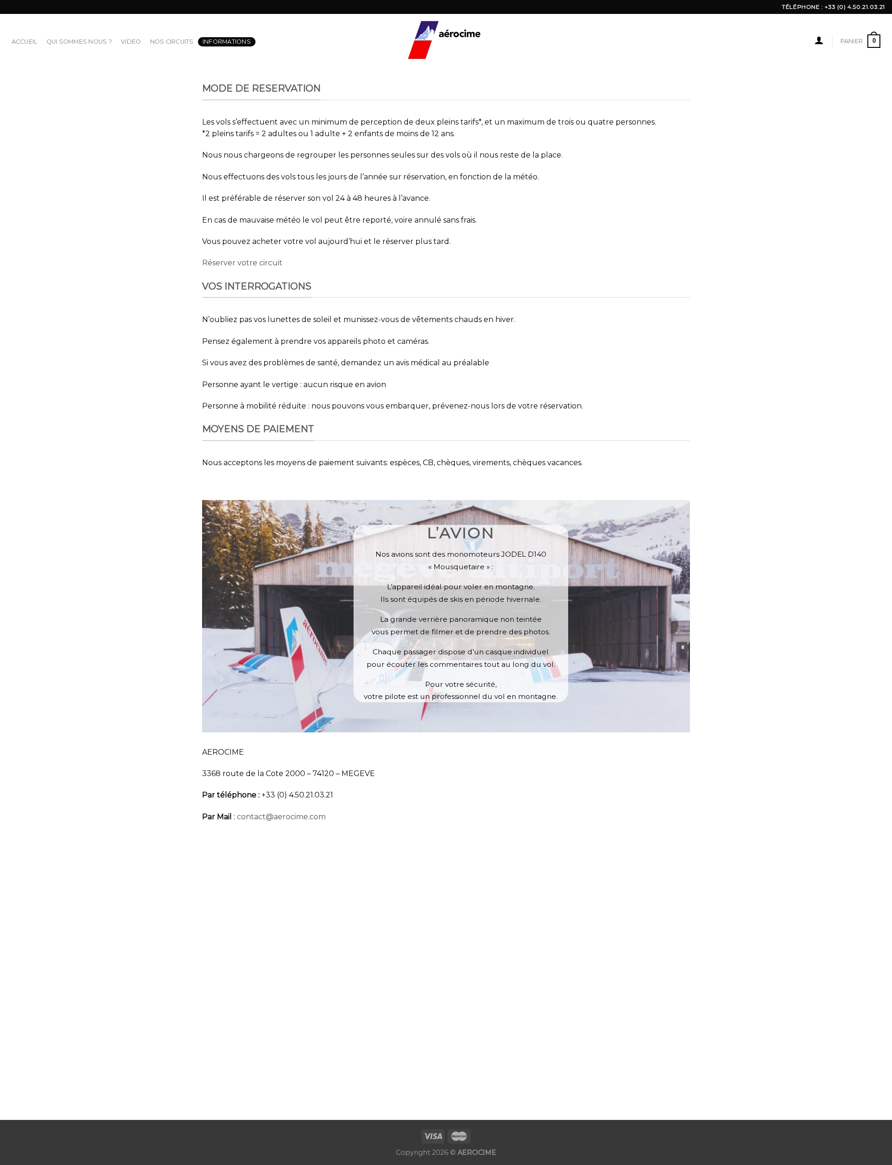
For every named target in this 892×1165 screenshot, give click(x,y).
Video (131, 41)
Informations (227, 41)
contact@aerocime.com (281, 816)
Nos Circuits (172, 41)
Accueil (25, 41)
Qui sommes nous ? (79, 41)
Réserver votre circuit (242, 262)
